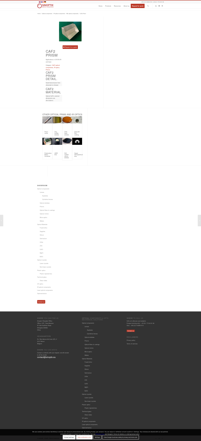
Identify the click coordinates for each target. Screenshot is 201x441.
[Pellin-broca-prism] (70, 31)
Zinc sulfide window (56, 133)
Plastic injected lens (46, 274)
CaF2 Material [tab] (53, 90)
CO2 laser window (66, 133)
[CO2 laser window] (67, 122)
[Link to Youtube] (159, 5)
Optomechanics (42, 293)
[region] (54, 84)
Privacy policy (131, 340)
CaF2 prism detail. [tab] (51, 75)
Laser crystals (44, 263)
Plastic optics (41, 270)
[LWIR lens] (57, 144)
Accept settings (69, 437)
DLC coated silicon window (66, 155)
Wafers (42, 221)
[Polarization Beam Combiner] (47, 144)
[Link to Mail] (162, 5)
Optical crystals (42, 260)
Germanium (43, 238)
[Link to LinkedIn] (156, 5)
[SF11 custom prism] (199, 220)
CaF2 (41, 249)
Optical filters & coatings (47, 210)
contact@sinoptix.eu (46, 357)
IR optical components (44, 287)
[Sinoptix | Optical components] (45, 6)
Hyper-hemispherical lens (78, 154)
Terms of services (132, 344)
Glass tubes (43, 280)
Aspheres (45, 196)
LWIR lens (56, 154)
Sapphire (42, 231)
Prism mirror (46, 132)
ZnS (41, 246)
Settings (97, 437)
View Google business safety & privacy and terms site (120, 437)
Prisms (48, 70)
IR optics (56, 67)
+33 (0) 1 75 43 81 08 (158, 2)
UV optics (40, 284)
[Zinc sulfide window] (57, 122)
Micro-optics (43, 217)
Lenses (42, 192)
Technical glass (42, 277)
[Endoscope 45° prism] (1, 220)
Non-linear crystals (45, 267)
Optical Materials (42, 224)
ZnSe (41, 242)
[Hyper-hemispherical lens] (77, 144)
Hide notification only (84, 437)
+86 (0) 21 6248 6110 (146, 2)
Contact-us (41, 302)
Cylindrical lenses (47, 199)
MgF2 (41, 253)
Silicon (42, 235)
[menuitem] (100, 6)
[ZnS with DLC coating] (77, 122)
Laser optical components (45, 290)
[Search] (148, 6)
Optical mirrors (44, 214)
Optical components (43, 189)
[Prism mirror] (47, 122)
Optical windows (45, 203)
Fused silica (43, 228)
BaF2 (41, 257)
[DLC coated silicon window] (67, 144)
